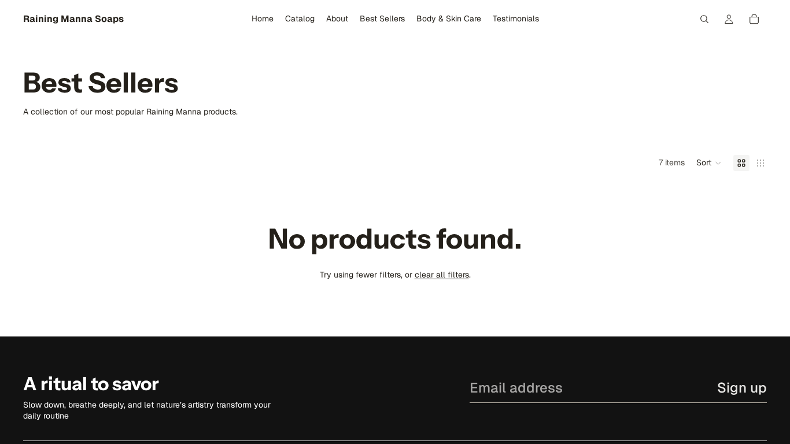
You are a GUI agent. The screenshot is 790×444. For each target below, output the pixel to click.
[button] (709, 163)
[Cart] (754, 19)
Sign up (742, 388)
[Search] (704, 19)
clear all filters (442, 274)
